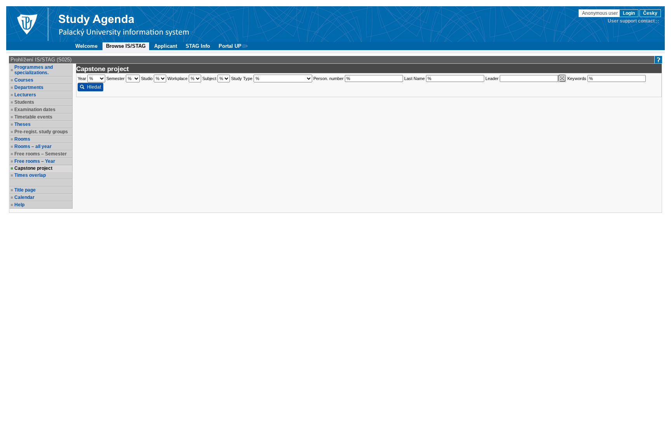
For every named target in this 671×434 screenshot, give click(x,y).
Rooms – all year (33, 146)
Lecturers (25, 95)
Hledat (94, 87)
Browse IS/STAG (126, 46)
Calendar (24, 197)
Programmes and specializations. (33, 69)
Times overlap (30, 175)
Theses (22, 124)
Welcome (86, 46)
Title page (25, 190)
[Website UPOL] (26, 24)
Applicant (165, 46)
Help (19, 204)
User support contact (631, 21)
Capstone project (33, 168)
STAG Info (198, 46)
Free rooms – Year (34, 161)
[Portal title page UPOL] (123, 24)
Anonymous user (600, 13)
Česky (650, 13)
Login (629, 13)
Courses (23, 80)
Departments (28, 87)
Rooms (22, 139)
